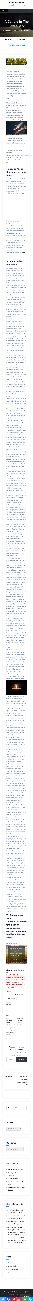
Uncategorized (21, 40)
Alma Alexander (16, 2)
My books (17, 970)
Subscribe (21, 1060)
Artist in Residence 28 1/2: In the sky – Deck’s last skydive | (17, 1240)
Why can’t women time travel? (9, 1020)
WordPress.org (12, 1273)
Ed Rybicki (11, 1221)
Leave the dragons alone (15, 1169)
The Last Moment (16, 1243)
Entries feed (12, 1266)
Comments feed (13, 1269)
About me (9, 970)
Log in (10, 1263)
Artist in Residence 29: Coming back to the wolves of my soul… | (16, 1229)
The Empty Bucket (13, 1178)
